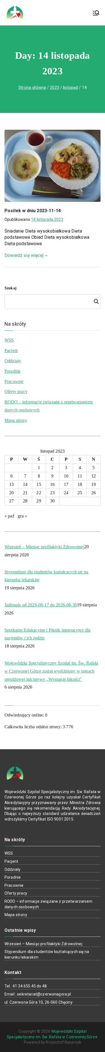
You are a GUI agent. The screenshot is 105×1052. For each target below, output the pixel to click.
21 (25, 492)
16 (52, 484)
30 (52, 500)
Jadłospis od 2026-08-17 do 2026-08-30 (40, 604)
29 (38, 500)
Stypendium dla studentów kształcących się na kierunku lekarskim (46, 575)
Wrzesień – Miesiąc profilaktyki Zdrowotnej (44, 546)
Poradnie (12, 371)
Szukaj (10, 288)
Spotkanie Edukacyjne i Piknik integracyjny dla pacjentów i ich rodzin (47, 634)
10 (66, 476)
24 (66, 492)
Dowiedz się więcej (23, 255)
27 (11, 500)
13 (11, 484)
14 (25, 484)
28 (25, 500)
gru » (22, 516)
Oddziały (12, 360)
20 (11, 492)
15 (38, 484)
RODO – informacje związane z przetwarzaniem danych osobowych (48, 405)
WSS (9, 340)
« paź (9, 516)
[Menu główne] (96, 13)
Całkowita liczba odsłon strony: (33, 726)
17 (66, 484)
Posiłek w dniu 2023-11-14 (32, 210)
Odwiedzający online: (24, 715)
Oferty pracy (15, 391)
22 (38, 492)
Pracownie (14, 381)
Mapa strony (15, 420)
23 (52, 492)
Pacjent (11, 350)
